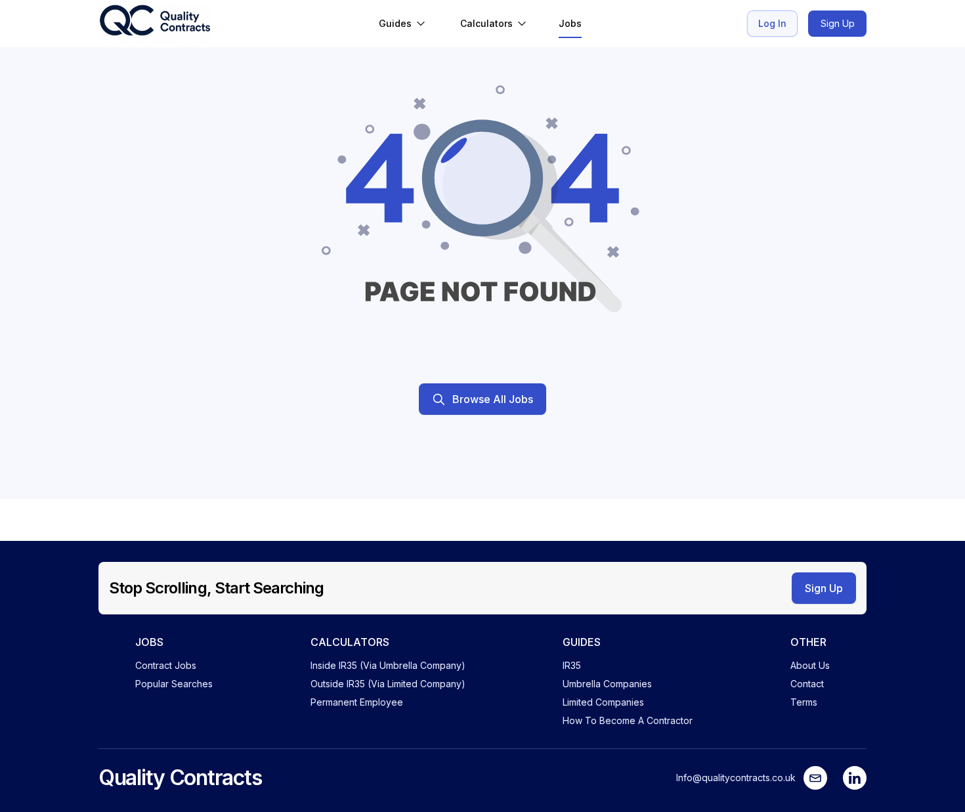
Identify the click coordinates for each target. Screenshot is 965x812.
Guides (395, 23)
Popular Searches (174, 683)
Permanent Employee (357, 702)
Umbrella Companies (607, 683)
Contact (807, 683)
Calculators (486, 23)
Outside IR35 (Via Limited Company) (388, 683)
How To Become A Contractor (628, 720)
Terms (803, 702)
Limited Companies (603, 702)
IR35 (572, 665)
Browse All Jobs (492, 399)
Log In (772, 23)
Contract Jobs (165, 665)
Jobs (570, 23)
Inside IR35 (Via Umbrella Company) (388, 665)
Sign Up (838, 23)
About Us (810, 665)
